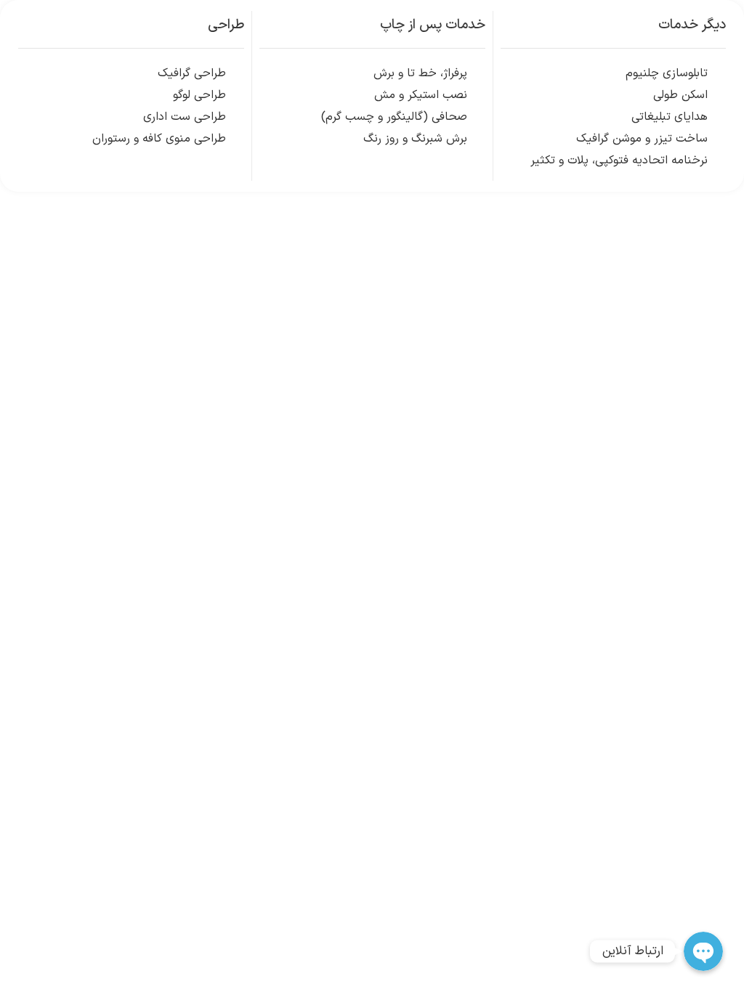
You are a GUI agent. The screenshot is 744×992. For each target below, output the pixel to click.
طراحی (226, 25)
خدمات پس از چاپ (432, 25)
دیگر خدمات (692, 25)
